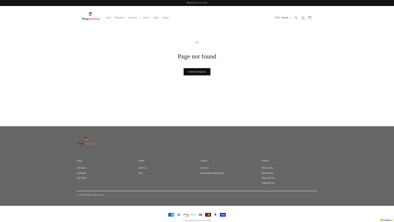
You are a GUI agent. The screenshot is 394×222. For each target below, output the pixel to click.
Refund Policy (267, 173)
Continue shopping (197, 71)
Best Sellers (81, 178)
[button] (133, 17)
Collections (81, 173)
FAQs (140, 173)
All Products (82, 167)
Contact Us (204, 167)
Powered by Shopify (204, 220)
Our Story (142, 167)
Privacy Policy (267, 167)
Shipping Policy (268, 182)
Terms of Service (268, 178)
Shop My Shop (193, 220)
